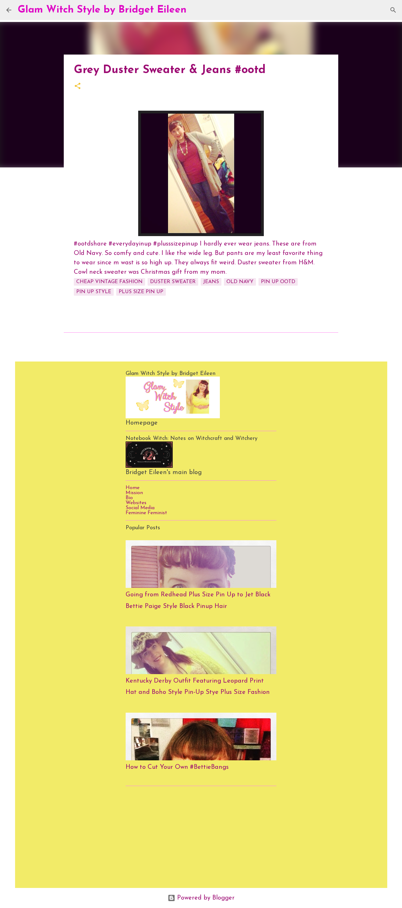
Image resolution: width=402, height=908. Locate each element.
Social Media (140, 507)
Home (132, 487)
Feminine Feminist (146, 512)
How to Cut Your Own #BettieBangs (177, 767)
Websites (136, 502)
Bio (129, 497)
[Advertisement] (201, 835)
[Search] (195, 10)
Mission (134, 492)
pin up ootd (278, 281)
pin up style (93, 291)
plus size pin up (141, 291)
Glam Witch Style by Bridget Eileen (102, 10)
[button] (77, 86)
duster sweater (173, 281)
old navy (239, 281)
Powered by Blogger (205, 898)
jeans (211, 281)
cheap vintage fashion (109, 281)
